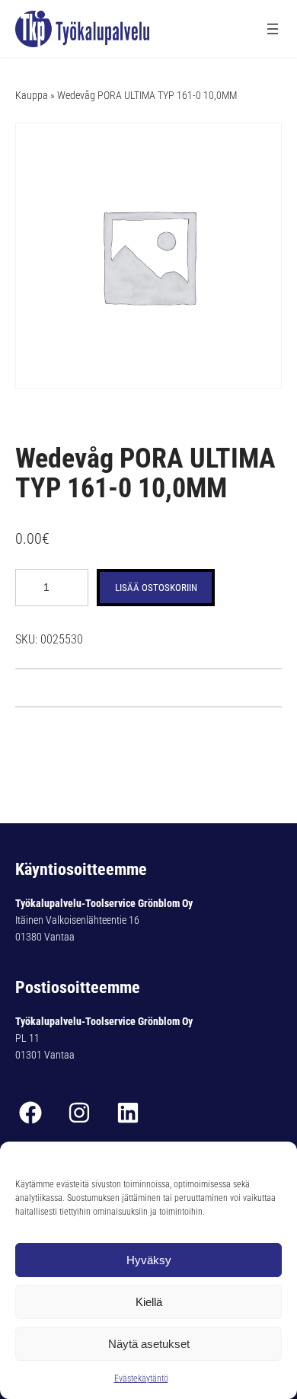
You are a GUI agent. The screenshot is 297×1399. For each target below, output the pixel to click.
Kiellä (149, 1301)
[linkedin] (128, 1112)
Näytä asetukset (149, 1343)
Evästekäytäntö (141, 1378)
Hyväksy (148, 1260)
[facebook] (30, 1112)
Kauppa (31, 95)
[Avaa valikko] (272, 29)
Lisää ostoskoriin (156, 587)
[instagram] (79, 1112)
